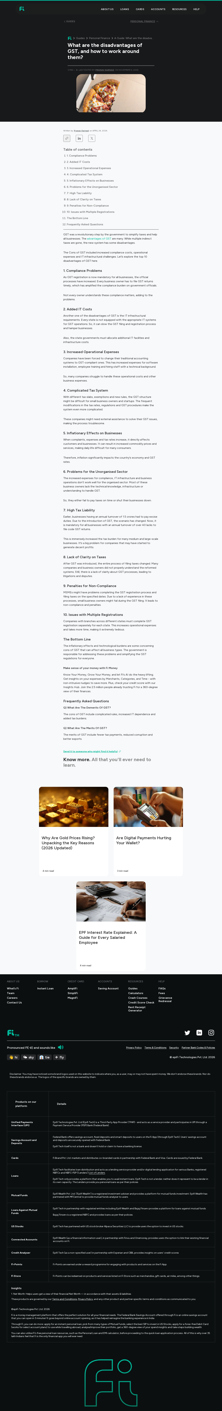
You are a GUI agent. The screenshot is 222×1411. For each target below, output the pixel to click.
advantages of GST (99, 238)
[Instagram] (211, 1032)
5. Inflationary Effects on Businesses (90, 180)
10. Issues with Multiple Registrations (90, 211)
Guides (80, 38)
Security (174, 1047)
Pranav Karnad (81, 130)
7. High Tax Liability (79, 193)
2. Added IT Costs (78, 162)
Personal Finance (99, 38)
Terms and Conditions (64, 1299)
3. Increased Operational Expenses (89, 168)
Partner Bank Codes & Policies (198, 1047)
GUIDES (70, 21)
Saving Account (108, 988)
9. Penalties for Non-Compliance (88, 205)
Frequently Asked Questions (85, 224)
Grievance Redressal (165, 999)
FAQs (162, 988)
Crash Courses (137, 997)
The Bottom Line (77, 218)
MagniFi (73, 997)
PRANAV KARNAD (104, 70)
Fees (162, 993)
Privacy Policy (134, 1047)
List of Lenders (97, 1172)
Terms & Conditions (155, 1047)
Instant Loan (45, 988)
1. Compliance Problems (82, 155)
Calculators (135, 993)
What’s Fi (13, 988)
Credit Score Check (141, 1002)
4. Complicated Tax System (84, 174)
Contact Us (14, 1002)
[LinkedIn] (199, 1032)
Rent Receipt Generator (137, 1009)
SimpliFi (73, 993)
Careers (12, 997)
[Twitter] (187, 1032)
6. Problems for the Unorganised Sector (92, 187)
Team (10, 993)
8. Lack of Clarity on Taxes (84, 199)
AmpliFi (72, 988)
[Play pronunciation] (60, 1047)
